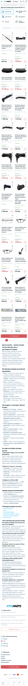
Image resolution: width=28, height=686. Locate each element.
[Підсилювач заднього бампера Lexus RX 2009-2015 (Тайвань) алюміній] (7, 220)
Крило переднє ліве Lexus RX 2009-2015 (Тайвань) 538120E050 (7, 166)
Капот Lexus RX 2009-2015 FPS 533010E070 (20, 78)
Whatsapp (5, 643)
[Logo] (7, 1)
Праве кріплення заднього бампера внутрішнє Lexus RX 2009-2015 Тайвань (20, 290)
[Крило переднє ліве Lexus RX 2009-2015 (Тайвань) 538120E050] (7, 158)
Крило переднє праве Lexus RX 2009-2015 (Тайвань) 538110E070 (20, 166)
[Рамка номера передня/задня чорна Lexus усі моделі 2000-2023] (21, 310)
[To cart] (11, 61)
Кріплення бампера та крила (11, 514)
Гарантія (3, 658)
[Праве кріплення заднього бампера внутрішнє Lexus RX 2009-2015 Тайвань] (21, 280)
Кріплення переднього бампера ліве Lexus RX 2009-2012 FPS (20, 136)
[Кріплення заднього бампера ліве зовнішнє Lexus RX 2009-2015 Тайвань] (21, 98)
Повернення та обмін (6, 660)
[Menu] (1, 1)
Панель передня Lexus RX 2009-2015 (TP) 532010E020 (20, 229)
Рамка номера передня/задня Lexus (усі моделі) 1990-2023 (7, 319)
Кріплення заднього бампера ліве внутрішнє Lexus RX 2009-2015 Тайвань (7, 107)
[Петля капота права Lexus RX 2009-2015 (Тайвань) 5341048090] (7, 280)
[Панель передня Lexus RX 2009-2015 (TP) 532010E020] (21, 220)
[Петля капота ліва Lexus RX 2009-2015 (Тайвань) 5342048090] (21, 251)
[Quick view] (12, 33)
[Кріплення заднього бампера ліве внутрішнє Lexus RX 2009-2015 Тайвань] (7, 98)
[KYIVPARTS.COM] (14, 606)
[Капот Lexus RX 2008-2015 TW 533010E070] (7, 70)
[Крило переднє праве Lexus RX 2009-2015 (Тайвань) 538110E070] (21, 158)
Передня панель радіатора (10, 515)
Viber (4, 641)
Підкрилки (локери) (8, 512)
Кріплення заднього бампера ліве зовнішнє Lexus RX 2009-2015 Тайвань (20, 107)
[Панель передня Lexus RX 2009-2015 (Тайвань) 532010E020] (7, 251)
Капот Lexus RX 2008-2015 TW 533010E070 (7, 78)
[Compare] (12, 37)
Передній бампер (8, 508)
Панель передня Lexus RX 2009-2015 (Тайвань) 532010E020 (7, 260)
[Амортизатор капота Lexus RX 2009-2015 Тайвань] (7, 38)
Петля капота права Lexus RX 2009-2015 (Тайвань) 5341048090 (7, 289)
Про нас (3, 656)
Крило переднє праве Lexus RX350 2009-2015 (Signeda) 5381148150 (7, 196)
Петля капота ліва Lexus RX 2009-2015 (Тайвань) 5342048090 (20, 260)
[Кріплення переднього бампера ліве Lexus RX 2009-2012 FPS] (21, 128)
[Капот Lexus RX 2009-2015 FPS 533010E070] (21, 70)
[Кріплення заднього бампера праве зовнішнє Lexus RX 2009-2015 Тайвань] (7, 128)
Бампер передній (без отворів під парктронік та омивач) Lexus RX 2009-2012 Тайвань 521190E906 (20, 48)
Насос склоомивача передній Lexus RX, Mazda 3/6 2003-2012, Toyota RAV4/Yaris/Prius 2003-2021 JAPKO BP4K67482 (20, 199)
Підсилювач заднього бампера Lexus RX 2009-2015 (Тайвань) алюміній (7, 230)
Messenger (5, 645)
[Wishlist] (12, 35)
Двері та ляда (7, 517)
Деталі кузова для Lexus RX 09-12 (10, 5)
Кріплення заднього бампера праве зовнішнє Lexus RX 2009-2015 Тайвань (7, 137)
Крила (5, 510)
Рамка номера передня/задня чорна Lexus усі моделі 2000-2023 (20, 320)
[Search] (23, 1)
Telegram (5, 639)
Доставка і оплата (5, 654)
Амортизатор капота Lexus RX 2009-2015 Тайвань (7, 47)
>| (21, 340)
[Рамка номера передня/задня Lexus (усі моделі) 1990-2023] (7, 310)
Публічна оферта (5, 662)
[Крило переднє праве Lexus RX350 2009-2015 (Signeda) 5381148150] (7, 187)
